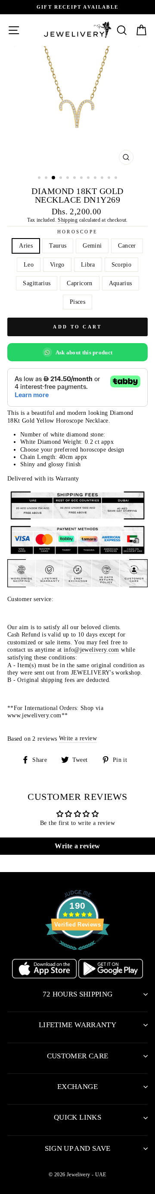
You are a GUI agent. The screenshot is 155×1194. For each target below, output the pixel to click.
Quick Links (77, 1117)
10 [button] (103, 178)
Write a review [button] (77, 846)
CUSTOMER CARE (77, 1056)
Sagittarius (36, 283)
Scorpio (122, 264)
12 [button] (117, 178)
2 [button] (47, 178)
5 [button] (68, 178)
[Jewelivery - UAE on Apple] (45, 976)
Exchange (77, 1087)
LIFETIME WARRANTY (77, 1025)
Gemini (92, 245)
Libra (88, 264)
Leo (29, 264)
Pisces (77, 301)
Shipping (68, 220)
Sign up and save (77, 1148)
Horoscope (77, 231)
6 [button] (75, 178)
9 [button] (96, 178)
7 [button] (82, 178)
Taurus (57, 245)
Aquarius (120, 283)
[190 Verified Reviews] (77, 954)
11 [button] (110, 178)
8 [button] (89, 178)
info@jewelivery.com (91, 649)
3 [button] (54, 178)
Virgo (57, 264)
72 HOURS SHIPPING (78, 994)
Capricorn (79, 283)
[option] (77, 7)
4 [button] (61, 178)
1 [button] (40, 178)
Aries (26, 245)
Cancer (127, 245)
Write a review (78, 738)
